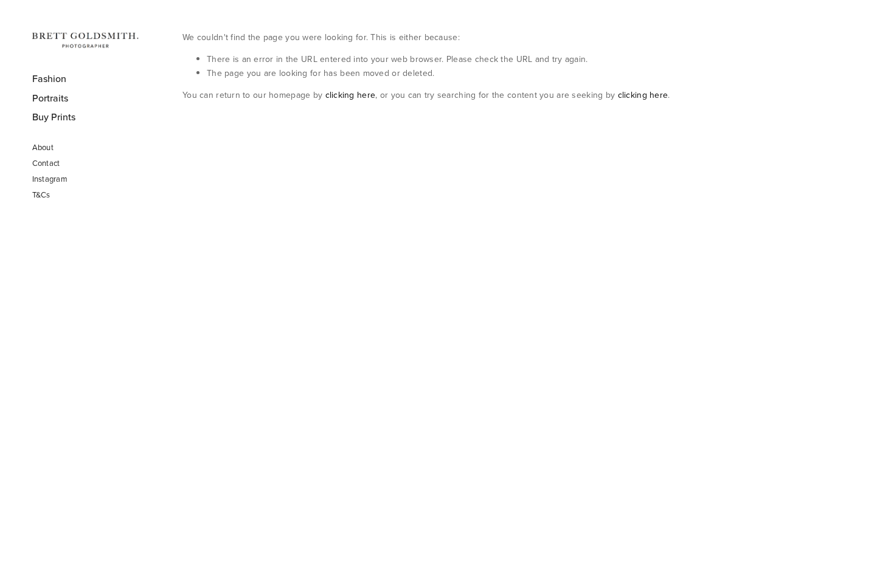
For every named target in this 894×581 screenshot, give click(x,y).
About (43, 147)
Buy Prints (53, 116)
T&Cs (41, 194)
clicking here (350, 95)
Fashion (49, 78)
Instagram (50, 178)
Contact (46, 162)
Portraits (50, 98)
